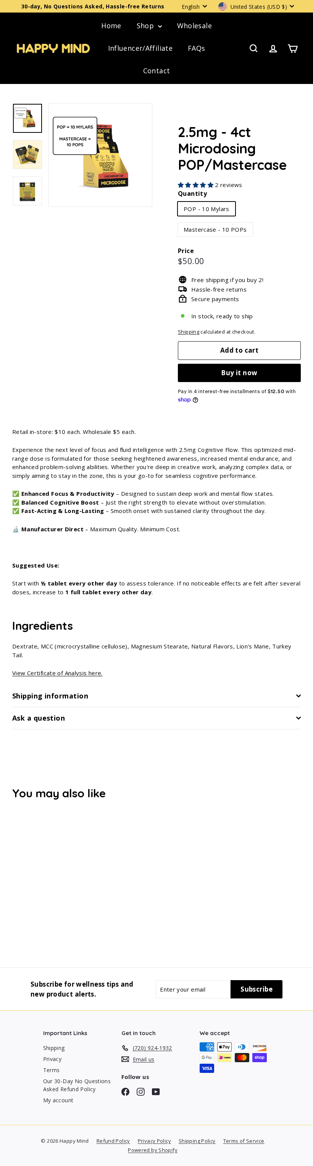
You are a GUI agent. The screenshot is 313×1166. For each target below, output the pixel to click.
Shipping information (50, 695)
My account (58, 1100)
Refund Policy (113, 1140)
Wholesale (194, 25)
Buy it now (239, 372)
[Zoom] (100, 154)
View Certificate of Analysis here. (57, 673)
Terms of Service (244, 1140)
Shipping (188, 331)
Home (111, 25)
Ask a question (38, 718)
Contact (156, 70)
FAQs (196, 48)
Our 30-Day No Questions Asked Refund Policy (77, 1085)
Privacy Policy (154, 1140)
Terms (51, 1070)
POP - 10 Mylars (206, 209)
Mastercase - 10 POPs (215, 229)
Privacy (52, 1059)
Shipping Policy (197, 1140)
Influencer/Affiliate (140, 48)
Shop (146, 25)
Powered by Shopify (152, 1150)
